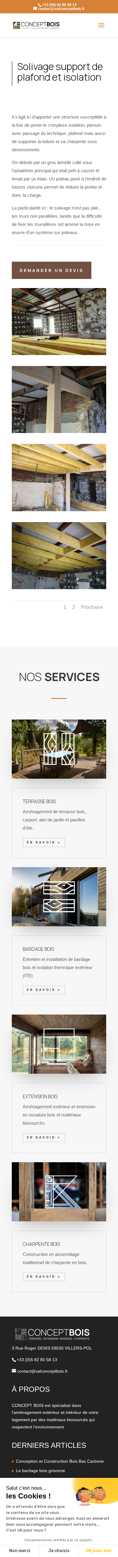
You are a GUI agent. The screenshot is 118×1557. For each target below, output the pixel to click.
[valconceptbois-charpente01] (59, 355)
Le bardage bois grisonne (40, 1470)
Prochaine (92, 607)
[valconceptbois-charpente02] (59, 433)
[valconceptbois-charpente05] (59, 589)
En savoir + (44, 842)
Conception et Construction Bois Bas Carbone (60, 1461)
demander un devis (52, 270)
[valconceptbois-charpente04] (59, 511)
